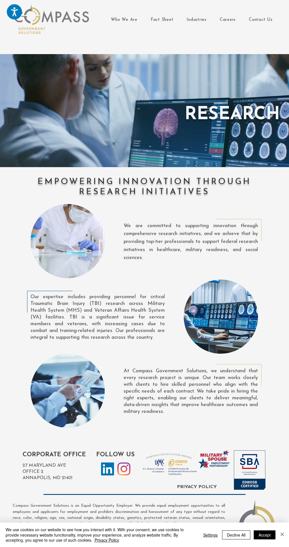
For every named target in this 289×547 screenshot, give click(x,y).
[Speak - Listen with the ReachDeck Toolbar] (14, 11)
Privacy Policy (107, 540)
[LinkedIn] (107, 468)
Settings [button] (210, 535)
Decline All (236, 535)
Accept (265, 535)
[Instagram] (123, 468)
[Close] (282, 534)
